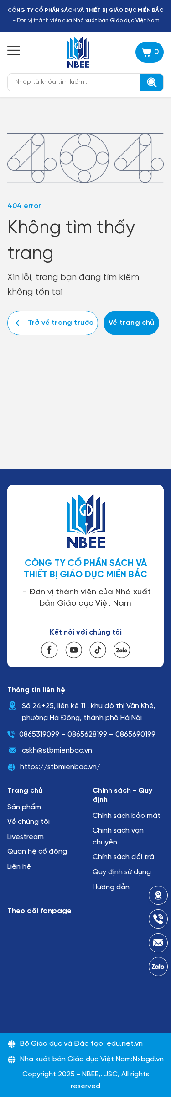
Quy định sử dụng (122, 872)
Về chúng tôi (28, 822)
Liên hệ (19, 867)
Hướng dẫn (111, 887)
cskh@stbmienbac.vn (57, 750)
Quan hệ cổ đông (37, 851)
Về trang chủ (131, 323)
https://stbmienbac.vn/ (60, 767)
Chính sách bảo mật (127, 816)
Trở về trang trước (60, 323)
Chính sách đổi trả (123, 857)
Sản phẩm (24, 807)
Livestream (25, 837)
